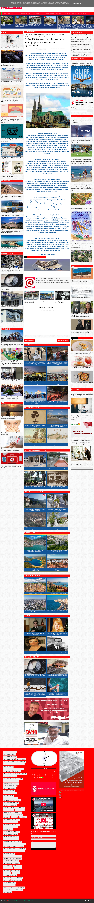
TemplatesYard (13, 900)
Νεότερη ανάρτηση (29, 340)
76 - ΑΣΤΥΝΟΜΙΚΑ (8, 877)
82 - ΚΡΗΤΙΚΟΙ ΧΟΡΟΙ (9, 885)
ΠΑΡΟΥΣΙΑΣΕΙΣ (50, 13)
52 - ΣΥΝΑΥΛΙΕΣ (8, 865)
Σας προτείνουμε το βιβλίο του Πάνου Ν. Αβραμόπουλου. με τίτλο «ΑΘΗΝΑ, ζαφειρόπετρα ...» (80, 281)
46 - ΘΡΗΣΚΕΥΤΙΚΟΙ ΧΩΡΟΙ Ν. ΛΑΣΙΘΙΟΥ (14, 851)
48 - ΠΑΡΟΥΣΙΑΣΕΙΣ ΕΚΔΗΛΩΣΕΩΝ (12, 856)
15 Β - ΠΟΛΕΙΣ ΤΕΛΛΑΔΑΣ (10, 785)
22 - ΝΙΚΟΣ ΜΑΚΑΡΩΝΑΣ (10, 805)
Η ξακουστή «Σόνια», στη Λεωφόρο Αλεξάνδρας (34, 25)
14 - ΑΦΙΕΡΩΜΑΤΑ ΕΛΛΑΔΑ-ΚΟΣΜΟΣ (37, 34)
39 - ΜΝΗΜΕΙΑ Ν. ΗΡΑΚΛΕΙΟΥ (11, 831)
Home (26, 34)
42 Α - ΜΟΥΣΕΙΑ (8, 841)
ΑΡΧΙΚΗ (4, 13)
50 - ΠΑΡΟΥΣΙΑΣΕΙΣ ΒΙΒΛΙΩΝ (11, 860)
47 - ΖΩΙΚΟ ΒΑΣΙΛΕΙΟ (9, 853)
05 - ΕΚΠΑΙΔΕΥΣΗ (19, 764)
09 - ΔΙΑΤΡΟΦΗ (7, 771)
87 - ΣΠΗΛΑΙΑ (7, 892)
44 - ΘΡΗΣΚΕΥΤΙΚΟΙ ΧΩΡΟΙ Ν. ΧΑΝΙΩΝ (13, 846)
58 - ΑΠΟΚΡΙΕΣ (15, 870)
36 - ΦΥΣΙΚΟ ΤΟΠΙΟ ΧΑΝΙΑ (10, 822)
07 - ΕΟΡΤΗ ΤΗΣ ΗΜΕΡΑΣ (10, 769)
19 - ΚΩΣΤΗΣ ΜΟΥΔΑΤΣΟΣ (10, 798)
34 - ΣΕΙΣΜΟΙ (22, 817)
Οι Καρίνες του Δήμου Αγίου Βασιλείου (7, 25)
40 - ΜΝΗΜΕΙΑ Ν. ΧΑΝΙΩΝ (10, 834)
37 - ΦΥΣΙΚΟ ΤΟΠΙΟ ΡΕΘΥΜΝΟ (11, 824)
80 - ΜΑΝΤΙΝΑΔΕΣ (16, 880)
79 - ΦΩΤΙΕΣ (7, 880)
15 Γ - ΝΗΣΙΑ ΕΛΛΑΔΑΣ (9, 788)
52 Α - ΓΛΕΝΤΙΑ (17, 865)
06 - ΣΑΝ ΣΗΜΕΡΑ (8, 766)
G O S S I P (89, 338)
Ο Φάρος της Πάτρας (44, 301)
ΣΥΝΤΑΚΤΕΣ (24, 13)
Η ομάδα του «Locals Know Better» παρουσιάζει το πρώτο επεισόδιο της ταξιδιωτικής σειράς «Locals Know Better (10, 214)
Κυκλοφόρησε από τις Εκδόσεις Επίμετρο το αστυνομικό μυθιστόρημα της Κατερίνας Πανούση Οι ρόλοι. (81, 332)
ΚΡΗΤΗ (42, 13)
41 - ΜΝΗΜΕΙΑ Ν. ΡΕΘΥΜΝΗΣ (11, 836)
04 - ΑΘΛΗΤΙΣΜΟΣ (8, 764)
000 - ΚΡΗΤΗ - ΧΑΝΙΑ (9, 759)
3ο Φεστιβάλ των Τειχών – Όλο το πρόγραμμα (11, 47)
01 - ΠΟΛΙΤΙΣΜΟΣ (21, 759)
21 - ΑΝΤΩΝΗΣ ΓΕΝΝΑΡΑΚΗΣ (11, 802)
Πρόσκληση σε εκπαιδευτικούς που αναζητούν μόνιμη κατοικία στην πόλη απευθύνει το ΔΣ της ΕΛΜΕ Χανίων (12, 381)
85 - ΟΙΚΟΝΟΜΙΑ (8, 889)
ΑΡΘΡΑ (17, 13)
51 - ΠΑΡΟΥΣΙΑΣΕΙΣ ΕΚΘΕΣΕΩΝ (11, 863)
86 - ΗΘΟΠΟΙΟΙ (18, 889)
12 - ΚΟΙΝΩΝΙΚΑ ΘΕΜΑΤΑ (19, 773)
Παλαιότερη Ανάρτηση (63, 340)
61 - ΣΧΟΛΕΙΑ (15, 873)
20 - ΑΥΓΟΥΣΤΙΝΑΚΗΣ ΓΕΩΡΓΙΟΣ (12, 800)
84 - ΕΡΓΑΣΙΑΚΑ (20, 887)
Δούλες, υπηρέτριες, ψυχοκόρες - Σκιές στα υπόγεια (62, 301)
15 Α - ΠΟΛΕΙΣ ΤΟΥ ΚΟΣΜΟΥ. (11, 783)
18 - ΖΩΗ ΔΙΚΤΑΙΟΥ (8, 795)
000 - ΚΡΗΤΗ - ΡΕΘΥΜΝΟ (10, 756)
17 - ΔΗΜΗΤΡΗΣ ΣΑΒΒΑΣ (10, 793)
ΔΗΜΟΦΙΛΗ (82, 338)
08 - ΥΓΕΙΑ (21, 769)
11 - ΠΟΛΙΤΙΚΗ (7, 773)
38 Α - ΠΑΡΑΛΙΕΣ (8, 829)
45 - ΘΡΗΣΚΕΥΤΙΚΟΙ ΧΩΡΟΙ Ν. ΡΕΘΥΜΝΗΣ (14, 848)
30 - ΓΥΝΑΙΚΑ (7, 814)
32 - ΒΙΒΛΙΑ (7, 817)
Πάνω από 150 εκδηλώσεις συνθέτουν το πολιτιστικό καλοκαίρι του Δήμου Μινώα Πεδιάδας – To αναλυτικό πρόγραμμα (10, 100)
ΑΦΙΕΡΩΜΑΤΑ (59, 13)
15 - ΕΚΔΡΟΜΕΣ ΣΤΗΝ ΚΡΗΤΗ (11, 781)
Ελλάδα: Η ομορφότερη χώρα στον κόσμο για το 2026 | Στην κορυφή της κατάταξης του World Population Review (11, 231)
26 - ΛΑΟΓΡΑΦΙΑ (19, 810)
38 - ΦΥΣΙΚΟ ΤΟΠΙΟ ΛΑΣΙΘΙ (11, 827)
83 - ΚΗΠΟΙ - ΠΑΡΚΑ (9, 887)
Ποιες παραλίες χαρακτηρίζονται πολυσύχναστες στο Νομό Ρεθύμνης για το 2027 (11, 196)
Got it (82, 3)
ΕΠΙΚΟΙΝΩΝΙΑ (82, 13)
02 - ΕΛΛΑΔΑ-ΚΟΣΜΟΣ (9, 761)
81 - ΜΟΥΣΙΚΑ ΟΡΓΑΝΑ (9, 882)
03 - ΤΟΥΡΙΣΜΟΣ (21, 761)
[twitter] (89, 901)
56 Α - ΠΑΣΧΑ (17, 868)
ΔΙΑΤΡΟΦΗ (74, 338)
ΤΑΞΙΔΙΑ (74, 13)
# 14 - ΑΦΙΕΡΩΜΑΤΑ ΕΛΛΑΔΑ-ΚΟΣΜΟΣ (37, 257)
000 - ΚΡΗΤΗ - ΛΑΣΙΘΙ (9, 754)
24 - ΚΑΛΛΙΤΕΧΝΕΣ (8, 810)
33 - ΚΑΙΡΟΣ (15, 817)
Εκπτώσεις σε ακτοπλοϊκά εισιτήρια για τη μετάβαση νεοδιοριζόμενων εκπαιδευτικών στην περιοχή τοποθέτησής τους (12, 344)
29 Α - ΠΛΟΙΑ (18, 812)
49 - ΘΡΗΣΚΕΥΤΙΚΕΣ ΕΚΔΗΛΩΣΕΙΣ (12, 858)
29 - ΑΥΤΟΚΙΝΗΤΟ (8, 812)
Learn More (76, 3)
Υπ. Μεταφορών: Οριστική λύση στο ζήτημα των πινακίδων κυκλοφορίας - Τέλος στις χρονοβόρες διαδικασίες (11, 270)
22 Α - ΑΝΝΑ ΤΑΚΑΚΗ (9, 807)
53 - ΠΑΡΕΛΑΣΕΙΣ (8, 868)
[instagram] (91, 901)
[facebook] (86, 901)
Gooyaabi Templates (29, 900)
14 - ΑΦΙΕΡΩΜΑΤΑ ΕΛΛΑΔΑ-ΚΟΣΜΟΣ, (56, 48)
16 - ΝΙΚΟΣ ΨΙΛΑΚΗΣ (9, 790)
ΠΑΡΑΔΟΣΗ (67, 13)
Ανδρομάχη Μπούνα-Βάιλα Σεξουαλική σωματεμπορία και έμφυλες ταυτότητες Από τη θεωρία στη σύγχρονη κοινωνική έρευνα (81, 315)
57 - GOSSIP (6, 870)
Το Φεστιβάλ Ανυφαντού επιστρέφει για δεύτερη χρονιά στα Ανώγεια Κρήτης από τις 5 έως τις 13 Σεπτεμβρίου (12, 140)
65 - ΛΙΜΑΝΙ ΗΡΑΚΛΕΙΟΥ (10, 875)
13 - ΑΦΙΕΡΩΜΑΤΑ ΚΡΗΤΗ (10, 776)
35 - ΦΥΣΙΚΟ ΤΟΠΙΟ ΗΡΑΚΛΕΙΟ (11, 819)
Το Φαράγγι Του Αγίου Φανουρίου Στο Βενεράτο (49, 25)
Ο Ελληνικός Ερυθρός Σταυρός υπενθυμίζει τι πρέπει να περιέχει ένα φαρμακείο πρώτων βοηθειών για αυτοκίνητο (11, 466)
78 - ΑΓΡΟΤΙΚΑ (19, 877)
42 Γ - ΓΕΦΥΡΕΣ (17, 841)
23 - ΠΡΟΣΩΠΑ (20, 807)
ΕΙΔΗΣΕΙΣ (10, 13)
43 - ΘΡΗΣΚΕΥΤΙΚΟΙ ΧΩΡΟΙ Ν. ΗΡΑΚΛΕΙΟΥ (14, 844)
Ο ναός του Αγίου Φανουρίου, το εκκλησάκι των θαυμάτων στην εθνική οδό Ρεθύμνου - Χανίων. (22, 25)
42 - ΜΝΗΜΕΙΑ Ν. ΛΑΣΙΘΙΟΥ (11, 839)
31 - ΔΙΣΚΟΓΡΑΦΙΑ (17, 814)
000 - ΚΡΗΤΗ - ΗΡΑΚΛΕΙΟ (10, 752)
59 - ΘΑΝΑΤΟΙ (7, 873)
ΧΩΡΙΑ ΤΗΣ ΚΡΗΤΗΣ (33, 13)
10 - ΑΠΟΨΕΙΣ (16, 771)
